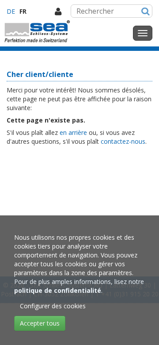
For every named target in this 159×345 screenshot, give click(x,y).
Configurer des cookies (53, 306)
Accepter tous (40, 323)
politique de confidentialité (57, 290)
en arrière (73, 132)
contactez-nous (123, 141)
